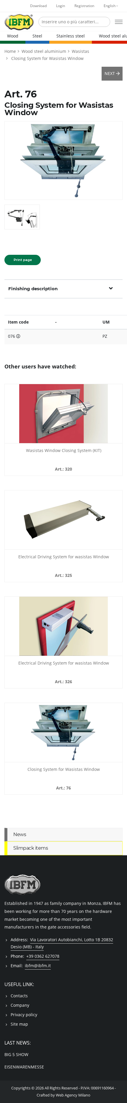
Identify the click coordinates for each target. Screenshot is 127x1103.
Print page (23, 260)
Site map (19, 1024)
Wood (12, 36)
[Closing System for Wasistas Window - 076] (63, 732)
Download (38, 6)
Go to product (63, 440)
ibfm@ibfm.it (38, 965)
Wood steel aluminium (44, 51)
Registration (84, 6)
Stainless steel (70, 36)
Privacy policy (24, 1014)
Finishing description (33, 288)
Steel (37, 36)
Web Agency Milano (73, 1095)
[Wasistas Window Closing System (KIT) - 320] (63, 413)
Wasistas (80, 51)
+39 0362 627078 (42, 956)
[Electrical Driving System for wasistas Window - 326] (63, 626)
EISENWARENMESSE (24, 1067)
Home (10, 51)
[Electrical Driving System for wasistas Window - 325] (63, 519)
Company (20, 1005)
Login (60, 6)
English (110, 6)
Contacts (19, 995)
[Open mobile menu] (119, 21)
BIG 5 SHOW (16, 1054)
